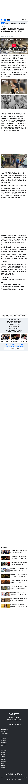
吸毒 (3, 315)
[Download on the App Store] (9, 774)
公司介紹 (3, 752)
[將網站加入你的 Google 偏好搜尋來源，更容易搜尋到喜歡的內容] (14, 348)
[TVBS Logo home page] (5, 20)
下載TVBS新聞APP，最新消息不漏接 (14, 344)
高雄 (19, 315)
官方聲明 (3, 767)
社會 (5, 26)
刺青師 (23, 315)
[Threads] (12, 724)
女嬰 (15, 315)
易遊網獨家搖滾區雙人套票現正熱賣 (14, 330)
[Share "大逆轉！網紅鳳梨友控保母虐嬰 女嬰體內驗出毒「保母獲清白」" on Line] (23, 20)
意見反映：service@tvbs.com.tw (14, 719)
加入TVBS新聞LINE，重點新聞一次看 (14, 346)
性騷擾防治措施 (4, 742)
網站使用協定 (4, 744)
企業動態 (3, 754)
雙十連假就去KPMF (14, 328)
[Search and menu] (25, 20)
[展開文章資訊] (25, 34)
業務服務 (3, 765)
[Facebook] (7, 724)
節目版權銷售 (4, 761)
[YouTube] (18, 724)
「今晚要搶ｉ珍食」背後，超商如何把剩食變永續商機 (16, 23)
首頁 (2, 26)
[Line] (10, 724)
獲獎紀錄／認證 (4, 769)
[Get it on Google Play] (18, 774)
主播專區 (3, 758)
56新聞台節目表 (4, 733)
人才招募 (3, 756)
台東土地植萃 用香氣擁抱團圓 (14, 321)
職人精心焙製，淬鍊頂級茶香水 (14, 323)
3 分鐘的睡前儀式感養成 (14, 324)
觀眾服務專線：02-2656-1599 (14, 721)
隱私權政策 (3, 740)
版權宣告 (3, 745)
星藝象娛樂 (3, 759)
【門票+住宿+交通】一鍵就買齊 (14, 331)
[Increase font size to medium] (20, 20)
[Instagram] (15, 724)
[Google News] (20, 724)
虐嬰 (11, 315)
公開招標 (3, 763)
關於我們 (3, 731)
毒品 (7, 315)
